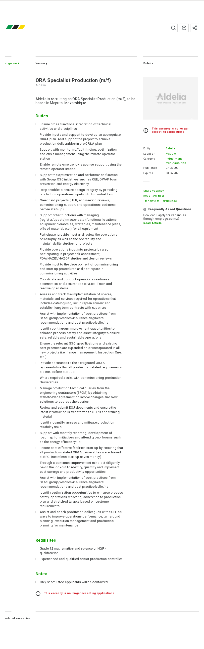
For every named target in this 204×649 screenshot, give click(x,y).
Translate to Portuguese (160, 201)
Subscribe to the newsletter (195, 28)
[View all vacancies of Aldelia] (170, 98)
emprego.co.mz (22, 28)
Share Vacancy (153, 190)
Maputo (171, 153)
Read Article (152, 223)
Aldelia (170, 148)
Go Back (13, 63)
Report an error (153, 195)
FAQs (184, 28)
